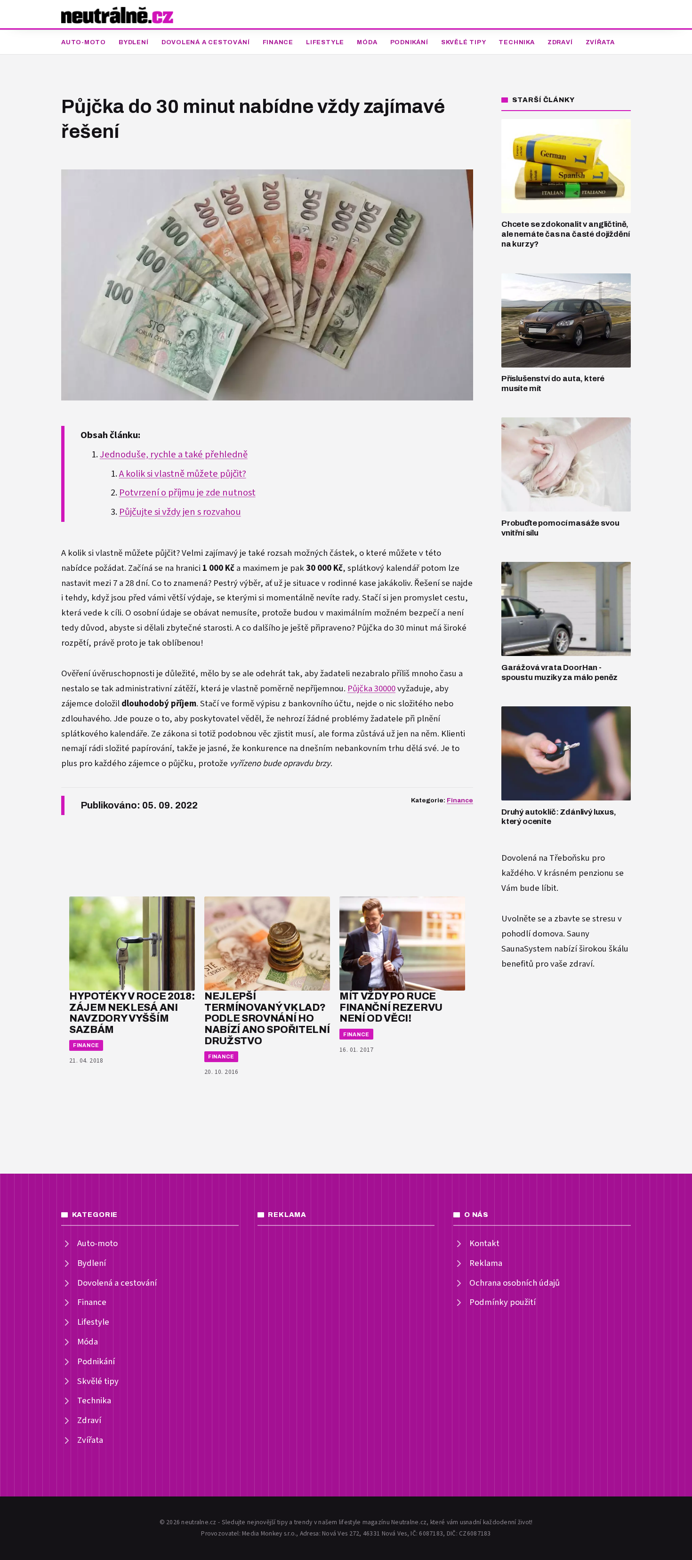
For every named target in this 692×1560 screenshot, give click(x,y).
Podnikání (409, 42)
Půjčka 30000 (371, 689)
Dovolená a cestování (205, 42)
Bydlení (133, 42)
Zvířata (600, 42)
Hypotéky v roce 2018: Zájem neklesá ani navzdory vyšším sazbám (131, 1013)
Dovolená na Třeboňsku (545, 858)
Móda (367, 42)
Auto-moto (83, 42)
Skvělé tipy (463, 42)
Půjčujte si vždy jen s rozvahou (180, 512)
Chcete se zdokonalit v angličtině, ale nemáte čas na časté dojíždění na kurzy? (565, 234)
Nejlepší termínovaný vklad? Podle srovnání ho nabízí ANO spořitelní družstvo (267, 1018)
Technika (516, 42)
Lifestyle (325, 42)
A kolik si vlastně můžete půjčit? (182, 474)
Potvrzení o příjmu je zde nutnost (187, 493)
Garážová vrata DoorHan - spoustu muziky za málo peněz (559, 672)
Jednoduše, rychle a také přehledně (174, 454)
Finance (278, 42)
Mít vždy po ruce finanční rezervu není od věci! (391, 1007)
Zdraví (560, 42)
